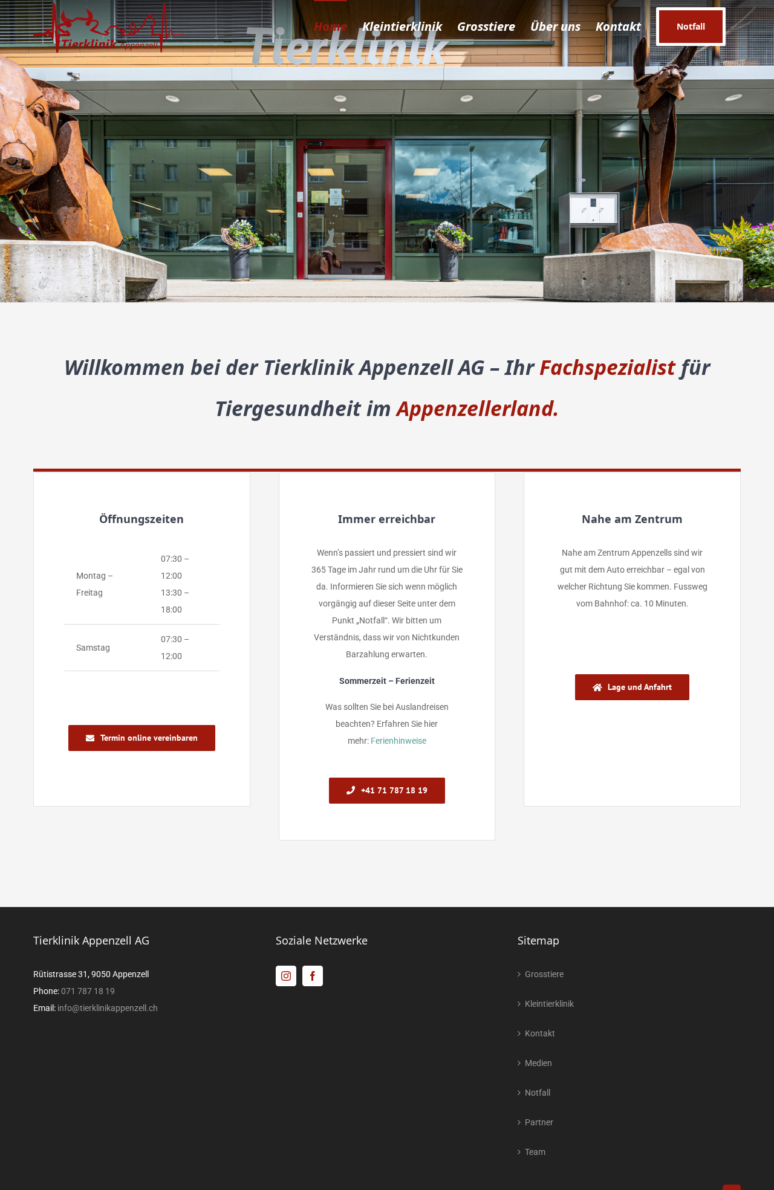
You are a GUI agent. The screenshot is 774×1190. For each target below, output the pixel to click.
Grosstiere (544, 974)
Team (535, 1152)
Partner (539, 1122)
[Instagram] (286, 976)
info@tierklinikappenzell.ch (107, 1008)
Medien (538, 1063)
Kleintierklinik (549, 1004)
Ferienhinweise (398, 741)
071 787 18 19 (88, 991)
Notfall (537, 1092)
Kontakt (540, 1033)
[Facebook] (312, 976)
